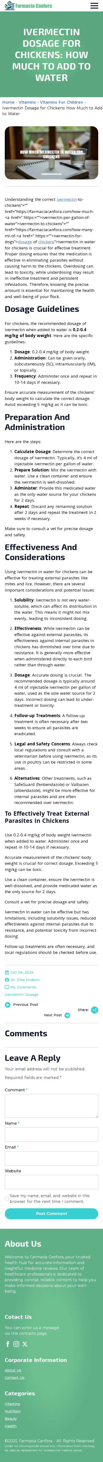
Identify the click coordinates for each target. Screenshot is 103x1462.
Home (8, 102)
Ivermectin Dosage (21, 994)
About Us (13, 1370)
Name (12, 1123)
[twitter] (25, 1344)
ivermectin (67, 199)
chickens (46, 241)
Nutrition (13, 1411)
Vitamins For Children (61, 102)
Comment (16, 1090)
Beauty (11, 1418)
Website (13, 1171)
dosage (25, 241)
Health (11, 1426)
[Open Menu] (94, 6)
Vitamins (27, 102)
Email (11, 1147)
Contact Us (14, 1378)
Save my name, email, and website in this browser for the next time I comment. (49, 1199)
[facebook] (8, 1344)
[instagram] (16, 1344)
